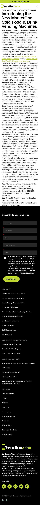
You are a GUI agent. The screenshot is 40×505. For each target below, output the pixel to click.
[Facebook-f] (4, 486)
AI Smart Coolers (8, 325)
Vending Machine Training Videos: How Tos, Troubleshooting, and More (17, 382)
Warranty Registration (9, 377)
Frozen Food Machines (10, 307)
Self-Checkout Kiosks (9, 330)
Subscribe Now (11, 279)
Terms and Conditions (9, 430)
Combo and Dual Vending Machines (14, 294)
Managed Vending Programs (11, 344)
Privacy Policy (6, 425)
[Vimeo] (27, 486)
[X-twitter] (9, 486)
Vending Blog (6, 412)
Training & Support (8, 416)
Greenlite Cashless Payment (11, 349)
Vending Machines (16, 193)
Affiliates (5, 403)
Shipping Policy (7, 434)
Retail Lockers (7, 334)
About (4, 398)
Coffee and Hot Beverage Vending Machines (17, 312)
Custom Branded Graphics (11, 353)
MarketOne (6, 196)
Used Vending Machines (10, 321)
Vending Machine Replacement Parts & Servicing (18, 363)
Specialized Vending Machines (12, 316)
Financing (5, 407)
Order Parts (6, 368)
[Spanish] (8, 500)
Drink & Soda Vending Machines (13, 298)
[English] (4, 500)
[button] (37, 6)
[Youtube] (15, 486)
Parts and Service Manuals (11, 372)
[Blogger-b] (21, 486)
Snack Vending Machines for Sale (13, 303)
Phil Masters (31, 10)
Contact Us (6, 421)
